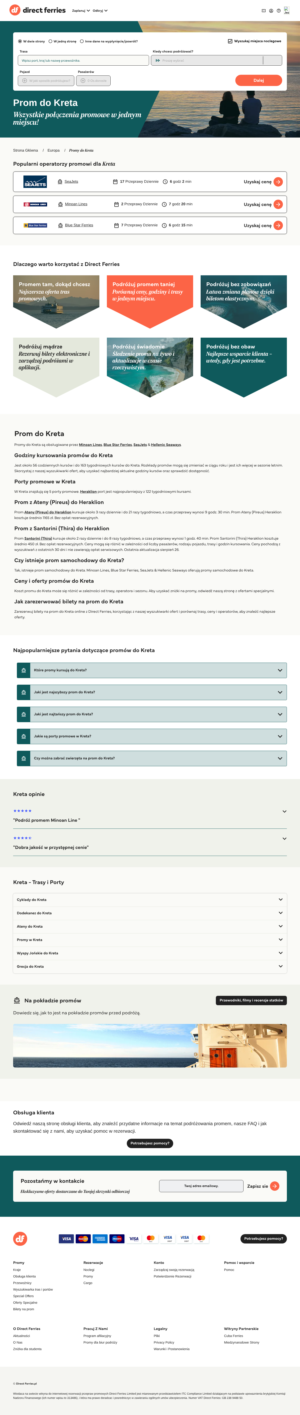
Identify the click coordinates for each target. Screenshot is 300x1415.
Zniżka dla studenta (27, 1349)
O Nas (17, 1342)
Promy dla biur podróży (100, 1342)
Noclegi (88, 1270)
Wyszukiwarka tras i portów (33, 1289)
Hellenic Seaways (166, 445)
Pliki (157, 1336)
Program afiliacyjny (97, 1336)
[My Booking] (263, 10)
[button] (152, 670)
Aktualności (21, 1336)
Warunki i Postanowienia (172, 1349)
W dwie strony (34, 41)
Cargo (87, 1283)
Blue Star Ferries (118, 445)
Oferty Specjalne (25, 1302)
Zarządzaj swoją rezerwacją (174, 1270)
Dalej (259, 80)
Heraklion (88, 492)
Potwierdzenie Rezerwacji (172, 1276)
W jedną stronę (65, 41)
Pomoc (229, 1270)
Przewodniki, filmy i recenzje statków (251, 1000)
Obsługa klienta (24, 1276)
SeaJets (140, 445)
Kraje (17, 1270)
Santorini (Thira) (38, 539)
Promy (88, 1276)
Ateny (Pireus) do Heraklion (47, 512)
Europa (54, 151)
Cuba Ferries (233, 1336)
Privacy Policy (164, 1342)
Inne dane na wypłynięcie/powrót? (111, 41)
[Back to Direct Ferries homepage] (37, 10)
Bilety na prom (23, 1309)
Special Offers (23, 1296)
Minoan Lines (90, 445)
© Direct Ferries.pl (25, 1383)
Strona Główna (25, 151)
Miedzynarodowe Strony (241, 1342)
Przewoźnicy (22, 1283)
